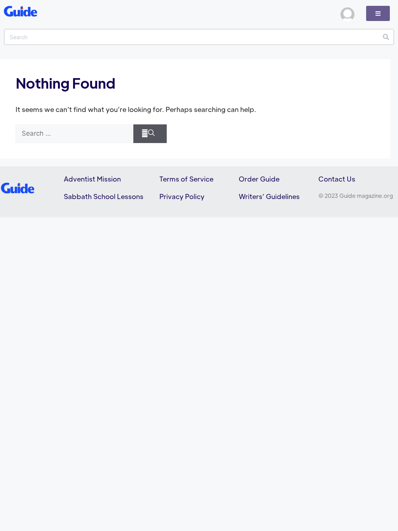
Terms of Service (186, 179)
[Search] (385, 37)
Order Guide (259, 179)
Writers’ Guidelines (269, 196)
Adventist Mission (92, 179)
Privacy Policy (181, 196)
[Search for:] (74, 133)
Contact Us (336, 179)
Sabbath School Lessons (103, 196)
